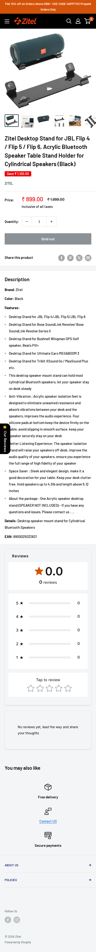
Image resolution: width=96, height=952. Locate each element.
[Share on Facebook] (61, 257)
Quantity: (12, 221)
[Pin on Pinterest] (70, 257)
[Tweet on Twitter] (79, 257)
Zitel (9, 183)
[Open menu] (7, 21)
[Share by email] (88, 257)
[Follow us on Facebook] (8, 920)
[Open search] (69, 21)
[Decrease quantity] (27, 221)
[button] (48, 603)
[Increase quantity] (51, 221)
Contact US (48, 821)
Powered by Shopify (18, 942)
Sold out (48, 239)
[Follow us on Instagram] (17, 920)
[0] (87, 21)
